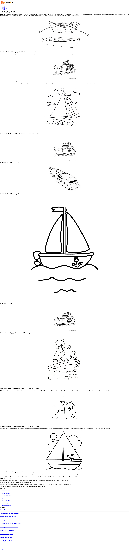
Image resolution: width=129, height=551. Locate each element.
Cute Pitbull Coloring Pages (6, 505)
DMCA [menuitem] (3, 7)
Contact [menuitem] (3, 5)
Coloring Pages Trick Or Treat (8, 516)
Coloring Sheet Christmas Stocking (9, 513)
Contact (3, 546)
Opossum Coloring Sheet (6, 495)
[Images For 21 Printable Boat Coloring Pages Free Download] (64, 67)
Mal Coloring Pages (5, 509)
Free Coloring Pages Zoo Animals (7, 491)
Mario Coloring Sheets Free (6, 500)
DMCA (3, 547)
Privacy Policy (4, 548)
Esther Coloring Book (6, 537)
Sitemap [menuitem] (3, 9)
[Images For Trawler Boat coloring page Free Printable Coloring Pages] (64, 319)
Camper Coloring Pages (6, 490)
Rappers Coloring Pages (6, 498)
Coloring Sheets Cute (5, 502)
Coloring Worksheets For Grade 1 (9, 527)
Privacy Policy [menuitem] (4, 8)
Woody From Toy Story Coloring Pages (10, 523)
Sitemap (3, 549)
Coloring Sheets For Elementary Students (11, 540)
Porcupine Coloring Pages (7, 530)
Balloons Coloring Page (6, 534)
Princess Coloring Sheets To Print (7, 493)
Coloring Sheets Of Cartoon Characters (10, 520)
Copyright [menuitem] (4, 6)
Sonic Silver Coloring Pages (6, 503)
